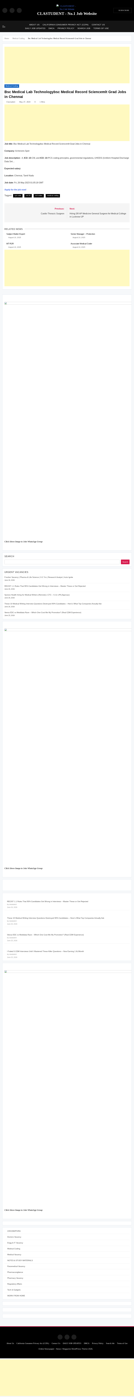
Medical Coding (11, 86)
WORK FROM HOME (16, 1296)
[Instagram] (12, 10)
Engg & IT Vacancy (15, 1243)
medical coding (52, 196)
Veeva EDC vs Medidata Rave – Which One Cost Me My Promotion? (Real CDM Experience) (42, 612)
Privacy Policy (66, 28)
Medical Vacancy (14, 1254)
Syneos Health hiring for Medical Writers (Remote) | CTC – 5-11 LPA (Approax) (37, 595)
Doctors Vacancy (14, 1237)
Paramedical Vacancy (16, 1266)
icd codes (38, 196)
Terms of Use (101, 28)
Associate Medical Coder (81, 243)
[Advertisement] (67, 65)
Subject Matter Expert (15, 234)
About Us (34, 25)
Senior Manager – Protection (83, 234)
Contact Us (98, 25)
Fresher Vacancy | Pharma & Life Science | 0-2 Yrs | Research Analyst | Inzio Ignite (38, 577)
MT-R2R (10, 243)
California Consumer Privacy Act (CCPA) (66, 25)
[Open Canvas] (3, 26)
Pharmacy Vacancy (15, 1278)
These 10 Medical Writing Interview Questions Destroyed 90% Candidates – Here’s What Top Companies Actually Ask (53, 604)
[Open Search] (131, 26)
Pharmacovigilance (15, 1272)
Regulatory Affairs (14, 1284)
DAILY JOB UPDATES (35, 28)
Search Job (83, 28)
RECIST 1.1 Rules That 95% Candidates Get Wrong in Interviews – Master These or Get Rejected (45, 586)
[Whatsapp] (73, 1337)
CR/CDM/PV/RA (14, 1231)
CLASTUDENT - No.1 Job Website (67, 13)
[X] (19, 10)
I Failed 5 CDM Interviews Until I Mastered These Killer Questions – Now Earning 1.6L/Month (45, 951)
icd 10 (28, 196)
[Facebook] (4, 10)
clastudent (10, 102)
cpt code (18, 196)
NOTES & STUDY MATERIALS (20, 1260)
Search (9, 556)
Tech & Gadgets (14, 1290)
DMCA (51, 28)
